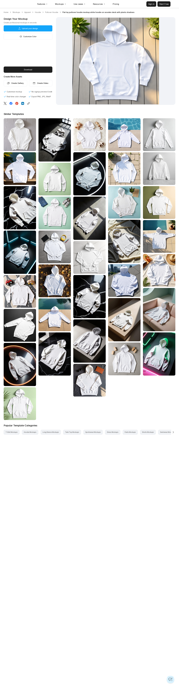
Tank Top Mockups (72, 432)
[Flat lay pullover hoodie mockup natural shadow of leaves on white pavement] (124, 168)
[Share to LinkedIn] (22, 103)
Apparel (27, 12)
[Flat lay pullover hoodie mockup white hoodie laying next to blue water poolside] (124, 134)
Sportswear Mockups (93, 432)
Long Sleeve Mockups (51, 432)
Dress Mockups (112, 432)
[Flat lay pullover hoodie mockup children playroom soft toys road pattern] (20, 291)
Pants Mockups (130, 432)
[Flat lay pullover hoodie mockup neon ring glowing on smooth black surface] (20, 364)
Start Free (164, 4)
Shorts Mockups (148, 432)
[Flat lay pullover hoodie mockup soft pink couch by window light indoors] (159, 309)
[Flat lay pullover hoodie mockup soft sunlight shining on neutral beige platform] (124, 319)
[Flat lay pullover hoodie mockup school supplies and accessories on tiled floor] (54, 247)
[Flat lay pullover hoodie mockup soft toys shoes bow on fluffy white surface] (89, 134)
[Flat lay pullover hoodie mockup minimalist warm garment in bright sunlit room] (89, 218)
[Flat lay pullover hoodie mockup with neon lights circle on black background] (89, 174)
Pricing (116, 4)
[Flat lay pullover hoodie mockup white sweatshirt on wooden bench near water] (20, 168)
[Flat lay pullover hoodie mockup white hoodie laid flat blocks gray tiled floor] (124, 359)
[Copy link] (29, 103)
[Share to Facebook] (10, 103)
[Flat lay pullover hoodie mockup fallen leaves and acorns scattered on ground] (54, 280)
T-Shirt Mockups (12, 432)
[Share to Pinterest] (16, 103)
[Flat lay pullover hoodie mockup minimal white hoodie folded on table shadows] (89, 341)
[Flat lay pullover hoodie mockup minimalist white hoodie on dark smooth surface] (20, 325)
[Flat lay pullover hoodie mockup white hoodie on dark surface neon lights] (159, 354)
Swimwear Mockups (167, 432)
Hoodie (38, 12)
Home (6, 12)
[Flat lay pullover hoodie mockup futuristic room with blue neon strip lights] (20, 252)
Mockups (16, 12)
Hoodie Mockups (30, 432)
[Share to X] (5, 103)
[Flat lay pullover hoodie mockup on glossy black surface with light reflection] (20, 207)
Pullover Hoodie (51, 12)
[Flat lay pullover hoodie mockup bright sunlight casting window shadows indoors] (54, 140)
